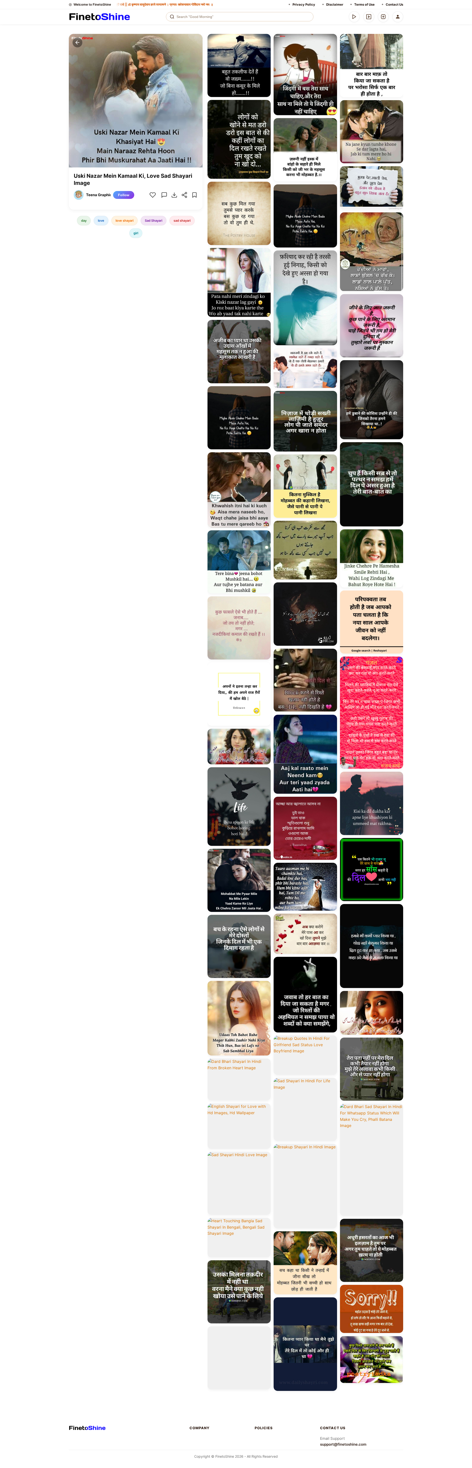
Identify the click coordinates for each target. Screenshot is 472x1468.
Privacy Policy (304, 4)
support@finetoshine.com (343, 1444)
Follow (123, 195)
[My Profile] (397, 16)
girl (135, 233)
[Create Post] (383, 16)
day (84, 220)
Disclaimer (334, 4)
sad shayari (182, 220)
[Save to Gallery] (265, 48)
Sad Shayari (153, 220)
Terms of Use (364, 4)
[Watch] (368, 16)
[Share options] (265, 39)
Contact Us (394, 4)
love (101, 220)
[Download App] (354, 16)
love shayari (124, 220)
